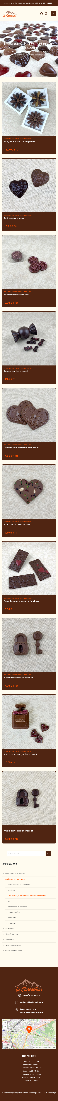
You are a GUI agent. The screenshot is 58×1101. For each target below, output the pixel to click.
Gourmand (9, 928)
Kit (9, 901)
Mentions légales (9, 1092)
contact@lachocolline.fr (31, 1002)
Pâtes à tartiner (11, 934)
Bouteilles (12, 923)
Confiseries (10, 939)
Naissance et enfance (17, 906)
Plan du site (23, 1092)
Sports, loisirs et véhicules (19, 884)
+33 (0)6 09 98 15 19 (43, 3)
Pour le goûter (14, 912)
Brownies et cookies (13, 950)
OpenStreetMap (41, 1047)
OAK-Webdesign (48, 1092)
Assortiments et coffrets (15, 873)
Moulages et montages (15, 879)
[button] (29, 1030)
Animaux (12, 917)
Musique (11, 890)
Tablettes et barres (13, 945)
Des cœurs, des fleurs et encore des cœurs (18, 138)
